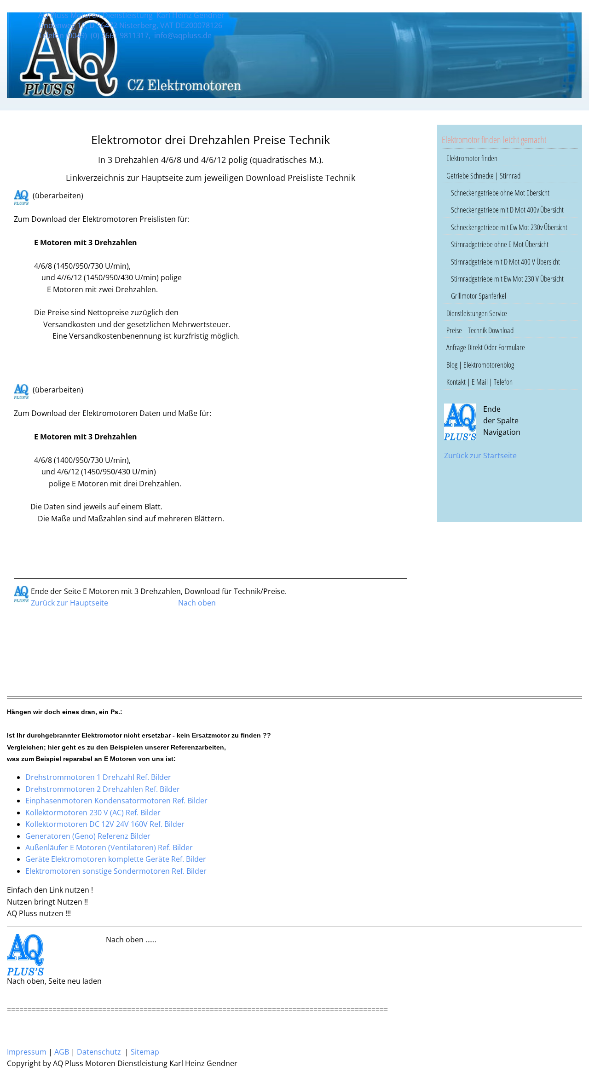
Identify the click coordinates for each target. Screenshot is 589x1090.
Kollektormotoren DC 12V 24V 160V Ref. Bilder (105, 824)
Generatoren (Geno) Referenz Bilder (87, 836)
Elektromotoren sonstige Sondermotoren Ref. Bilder (116, 871)
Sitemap (145, 1052)
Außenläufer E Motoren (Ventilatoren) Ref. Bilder (109, 847)
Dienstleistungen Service (476, 313)
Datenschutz (99, 1052)
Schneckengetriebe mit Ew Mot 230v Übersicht (509, 227)
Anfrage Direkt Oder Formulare (485, 347)
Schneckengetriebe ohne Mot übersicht (500, 192)
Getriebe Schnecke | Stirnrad (483, 175)
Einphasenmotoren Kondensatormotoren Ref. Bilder (116, 801)
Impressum (26, 1052)
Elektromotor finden (471, 158)
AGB (61, 1052)
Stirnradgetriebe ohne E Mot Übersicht (500, 244)
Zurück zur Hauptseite (69, 603)
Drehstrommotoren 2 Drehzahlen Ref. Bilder (102, 789)
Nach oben (197, 603)
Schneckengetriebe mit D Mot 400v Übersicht (507, 209)
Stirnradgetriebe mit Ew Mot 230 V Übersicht (507, 278)
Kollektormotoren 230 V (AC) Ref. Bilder (93, 812)
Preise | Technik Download (480, 330)
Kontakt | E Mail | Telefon (479, 381)
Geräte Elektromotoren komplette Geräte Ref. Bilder (115, 859)
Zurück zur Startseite (480, 455)
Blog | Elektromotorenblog (480, 364)
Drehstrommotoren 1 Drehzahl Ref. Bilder (98, 777)
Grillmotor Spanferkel (478, 295)
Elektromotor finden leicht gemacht (494, 139)
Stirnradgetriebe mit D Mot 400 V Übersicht (505, 261)
